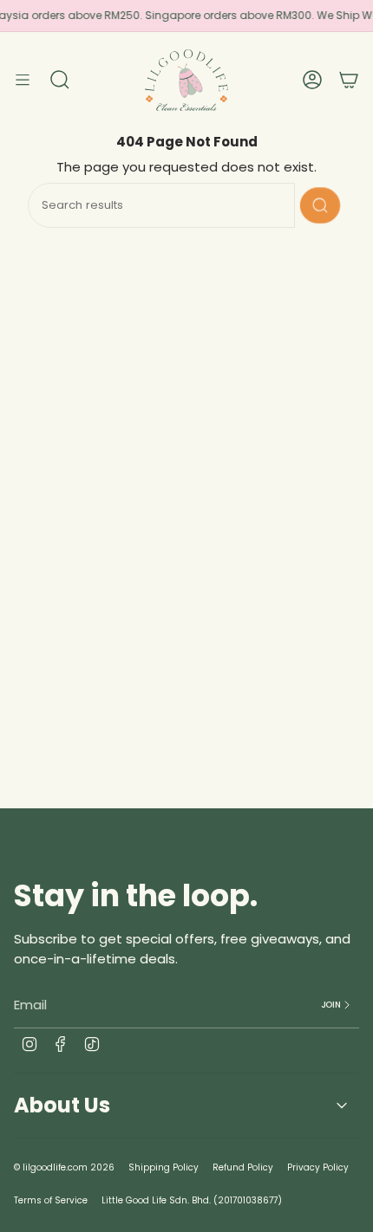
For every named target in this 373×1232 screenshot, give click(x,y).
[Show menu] (22, 80)
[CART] (348, 80)
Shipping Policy (163, 1167)
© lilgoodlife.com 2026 (64, 1167)
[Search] (320, 205)
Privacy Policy (318, 1167)
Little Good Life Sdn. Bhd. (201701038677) (191, 1200)
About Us (62, 1105)
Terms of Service (51, 1200)
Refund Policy (243, 1167)
